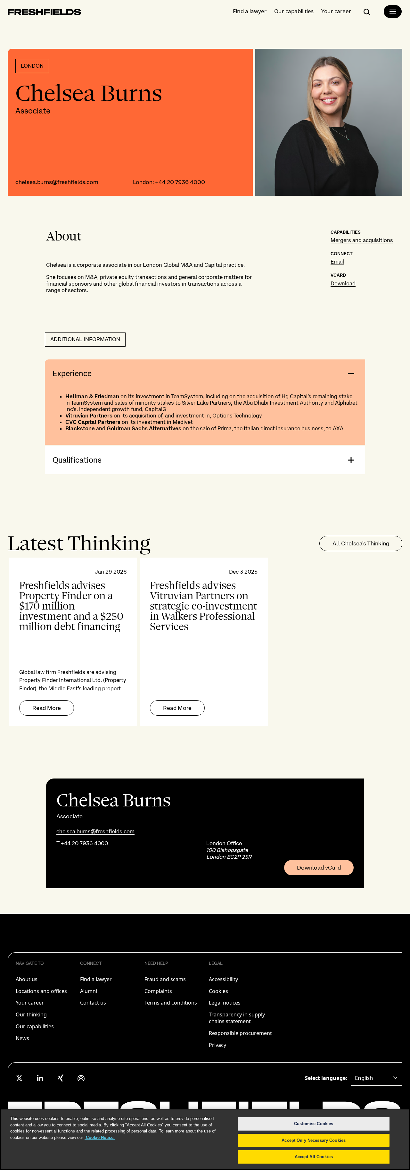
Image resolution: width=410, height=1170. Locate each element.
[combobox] (376, 1078)
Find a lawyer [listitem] (96, 979)
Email (337, 261)
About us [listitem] (26, 979)
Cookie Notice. (100, 1137)
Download (343, 283)
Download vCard (319, 868)
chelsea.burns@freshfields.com (56, 182)
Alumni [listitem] (88, 991)
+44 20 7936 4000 (180, 182)
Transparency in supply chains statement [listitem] (237, 1018)
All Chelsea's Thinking (360, 543)
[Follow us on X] (19, 1078)
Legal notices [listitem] (225, 1002)
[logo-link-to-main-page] (44, 13)
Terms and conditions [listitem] (170, 1002)
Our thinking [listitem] (31, 1014)
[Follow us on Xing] (60, 1078)
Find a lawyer (249, 11)
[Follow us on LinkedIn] (40, 1078)
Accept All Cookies (314, 1156)
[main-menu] (392, 11)
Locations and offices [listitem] (41, 991)
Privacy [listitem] (217, 1044)
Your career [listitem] (30, 1002)
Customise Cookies (313, 1123)
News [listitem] (22, 1038)
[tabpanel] (205, 642)
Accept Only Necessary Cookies (314, 1140)
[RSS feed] (81, 1078)
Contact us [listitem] (93, 1002)
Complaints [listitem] (158, 991)
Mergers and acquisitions (362, 240)
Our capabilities (294, 11)
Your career (336, 11)
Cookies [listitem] (218, 991)
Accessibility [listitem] (223, 979)
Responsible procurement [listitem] (240, 1033)
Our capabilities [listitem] (35, 1026)
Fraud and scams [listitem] (165, 979)
